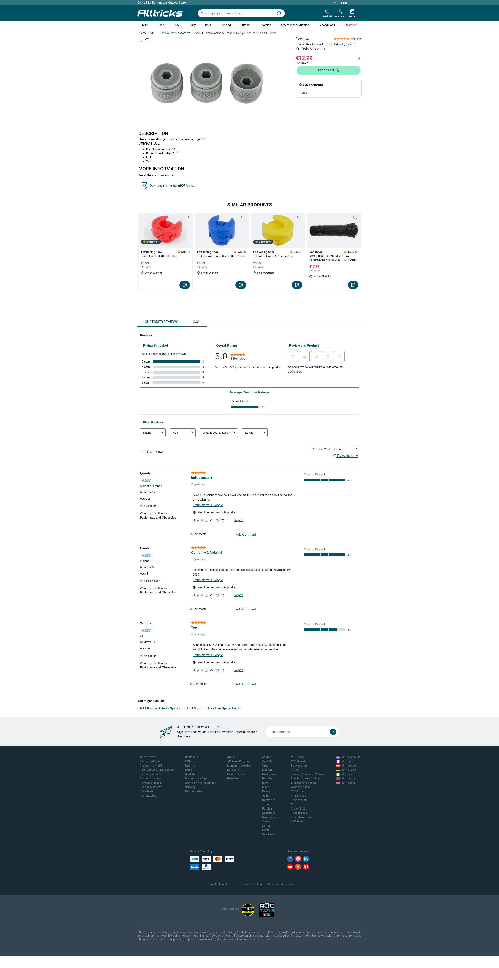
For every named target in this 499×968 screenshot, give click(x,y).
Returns (190, 765)
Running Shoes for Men (306, 778)
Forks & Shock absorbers (175, 33)
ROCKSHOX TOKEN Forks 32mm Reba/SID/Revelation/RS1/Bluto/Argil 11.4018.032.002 (332, 258)
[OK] (333, 732)
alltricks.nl (348, 782)
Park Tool (268, 778)
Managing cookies (239, 765)
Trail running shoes (303, 782)
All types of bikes (150, 782)
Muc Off (267, 769)
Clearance (350, 25)
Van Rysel (268, 834)
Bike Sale (233, 769)
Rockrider (268, 800)
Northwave (269, 774)
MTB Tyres (297, 757)
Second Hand (327, 25)
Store (188, 769)
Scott (265, 830)
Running (226, 25)
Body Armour (299, 765)
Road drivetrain (301, 817)
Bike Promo (234, 778)
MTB (145, 25)
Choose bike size (150, 787)
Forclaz (267, 808)
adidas (266, 757)
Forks (197, 33)
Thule (265, 821)
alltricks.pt (348, 778)
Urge (265, 765)
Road (161, 25)
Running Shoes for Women (308, 774)
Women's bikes (300, 787)
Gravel (177, 25)
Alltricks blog (148, 795)
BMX (208, 25)
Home (143, 33)
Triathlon (265, 25)
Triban (266, 804)
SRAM (266, 825)
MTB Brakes (298, 795)
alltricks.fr (348, 761)
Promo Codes (236, 774)
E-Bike (295, 769)
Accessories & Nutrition (294, 25)
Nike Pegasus (271, 817)
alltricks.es (349, 765)
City (193, 25)
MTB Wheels (298, 761)
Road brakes (299, 812)
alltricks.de (349, 769)
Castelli (267, 761)
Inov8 (265, 782)
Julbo (266, 795)
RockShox (302, 38)
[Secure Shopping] (212, 863)
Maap (265, 787)
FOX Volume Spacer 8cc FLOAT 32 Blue (221, 256)
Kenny (266, 791)
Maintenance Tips (196, 778)
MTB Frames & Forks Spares (160, 708)
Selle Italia (268, 812)
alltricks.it (348, 774)
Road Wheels (299, 800)
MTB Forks (297, 791)
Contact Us (192, 757)
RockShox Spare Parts (223, 708)
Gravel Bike (298, 808)
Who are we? (148, 757)
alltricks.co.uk (351, 757)
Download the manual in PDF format (172, 185)
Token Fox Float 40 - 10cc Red (159, 256)
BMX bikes (297, 821)
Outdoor (245, 25)
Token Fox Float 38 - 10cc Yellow (273, 256)
